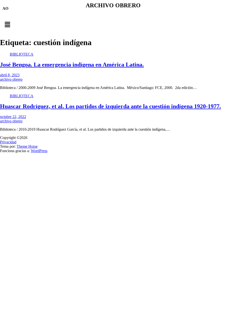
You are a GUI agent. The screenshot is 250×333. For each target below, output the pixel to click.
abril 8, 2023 (10, 75)
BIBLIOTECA (21, 54)
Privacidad (8, 142)
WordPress (39, 151)
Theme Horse (27, 146)
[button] (125, 25)
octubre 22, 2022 (13, 117)
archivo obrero (11, 79)
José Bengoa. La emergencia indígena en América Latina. (72, 64)
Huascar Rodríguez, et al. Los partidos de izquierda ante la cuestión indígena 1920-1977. (110, 106)
